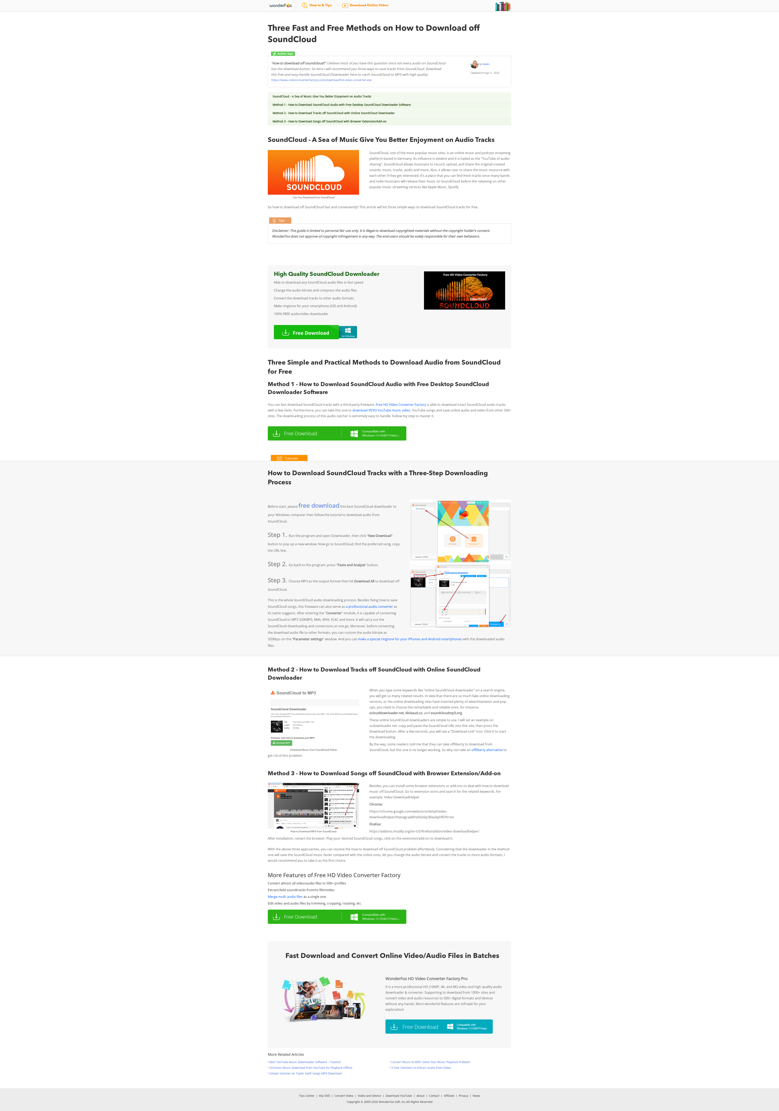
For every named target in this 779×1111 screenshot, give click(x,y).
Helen (485, 64)
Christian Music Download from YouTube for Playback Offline (310, 1068)
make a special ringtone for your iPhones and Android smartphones (410, 639)
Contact (434, 1096)
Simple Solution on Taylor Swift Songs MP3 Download (305, 1073)
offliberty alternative (487, 750)
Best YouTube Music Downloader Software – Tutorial (305, 1062)
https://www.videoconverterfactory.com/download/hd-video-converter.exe (321, 80)
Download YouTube (399, 1096)
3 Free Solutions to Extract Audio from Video (421, 1068)
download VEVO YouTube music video (381, 410)
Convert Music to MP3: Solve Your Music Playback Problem (430, 1062)
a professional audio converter (369, 606)
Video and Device (369, 1096)
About (420, 1096)
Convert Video (344, 1096)
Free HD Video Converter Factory (401, 404)
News (476, 1096)
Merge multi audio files (285, 896)
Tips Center (307, 1096)
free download (318, 505)
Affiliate (449, 1096)
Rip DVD (324, 1096)
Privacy (463, 1096)
